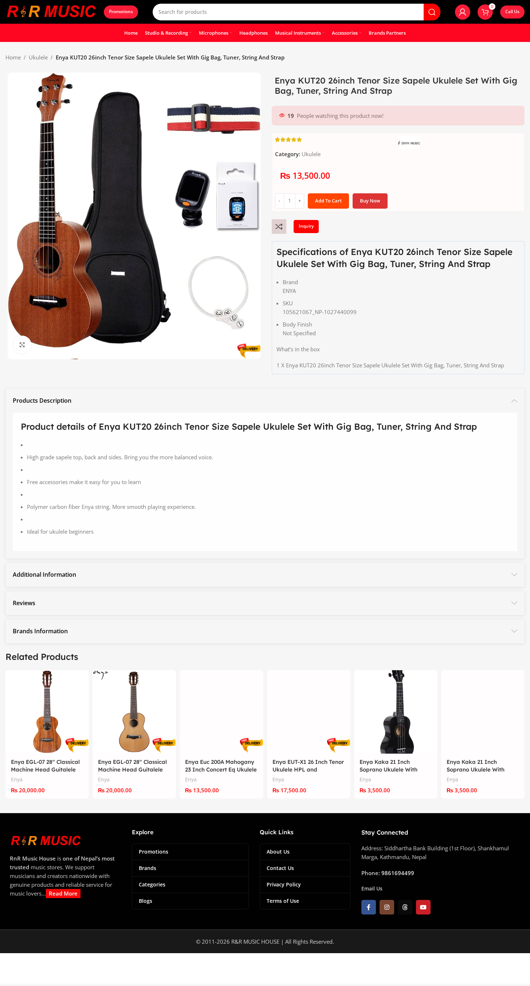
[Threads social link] (405, 907)
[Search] (432, 12)
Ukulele (38, 57)
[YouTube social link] (423, 907)
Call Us (512, 11)
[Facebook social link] (368, 907)
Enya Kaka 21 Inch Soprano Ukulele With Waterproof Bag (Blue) (477, 769)
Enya (17, 779)
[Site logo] (51, 11)
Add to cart (328, 200)
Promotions (121, 11)
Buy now (370, 200)
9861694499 (397, 873)
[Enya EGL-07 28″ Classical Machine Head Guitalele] (47, 712)
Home (13, 57)
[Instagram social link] (387, 907)
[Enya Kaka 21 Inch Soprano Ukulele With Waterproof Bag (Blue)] (483, 712)
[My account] (462, 12)
